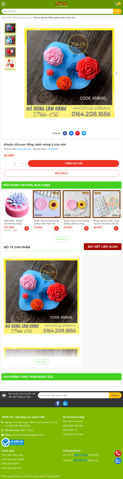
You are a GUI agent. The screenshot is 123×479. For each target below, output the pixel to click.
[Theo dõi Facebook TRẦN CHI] (57, 403)
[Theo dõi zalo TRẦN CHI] (65, 403)
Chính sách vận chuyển (13, 459)
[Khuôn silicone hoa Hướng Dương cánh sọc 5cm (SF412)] (77, 204)
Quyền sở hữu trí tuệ (73, 434)
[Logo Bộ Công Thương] (13, 442)
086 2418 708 (80, 460)
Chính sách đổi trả (10, 463)
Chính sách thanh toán (12, 455)
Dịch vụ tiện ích (70, 430)
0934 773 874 (26, 430)
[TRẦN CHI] (61, 4)
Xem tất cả (61, 239)
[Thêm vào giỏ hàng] (26, 228)
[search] (117, 11)
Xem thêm (41, 362)
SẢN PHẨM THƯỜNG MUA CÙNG (26, 185)
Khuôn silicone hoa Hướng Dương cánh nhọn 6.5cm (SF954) (46, 224)
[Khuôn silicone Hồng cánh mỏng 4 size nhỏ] (69, 73)
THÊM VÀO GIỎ (73, 163)
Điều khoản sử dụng (72, 421)
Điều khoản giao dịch (73, 425)
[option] (10, 29)
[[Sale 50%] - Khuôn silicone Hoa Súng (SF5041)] (17, 204)
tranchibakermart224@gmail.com (28, 435)
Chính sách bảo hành (12, 468)
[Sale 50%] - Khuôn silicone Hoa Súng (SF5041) (13, 224)
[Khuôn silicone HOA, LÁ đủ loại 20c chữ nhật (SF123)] (106, 204)
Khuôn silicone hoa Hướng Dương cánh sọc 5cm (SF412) (76, 224)
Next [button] (116, 73)
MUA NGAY (61, 173)
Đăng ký (115, 395)
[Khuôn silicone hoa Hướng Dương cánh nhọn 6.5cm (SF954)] (47, 204)
